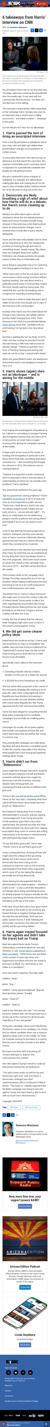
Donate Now (25, 1206)
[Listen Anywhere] (25, 1313)
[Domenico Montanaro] (7, 1129)
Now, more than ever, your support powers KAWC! (25, 1198)
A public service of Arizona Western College (21, 1401)
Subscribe (25, 1287)
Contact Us (9, 1396)
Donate (42, 4)
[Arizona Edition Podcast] (25, 1238)
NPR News (14, 1107)
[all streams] (47, 1424)
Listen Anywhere (25, 1335)
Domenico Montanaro (18, 27)
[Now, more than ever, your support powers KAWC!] (25, 1174)
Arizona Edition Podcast (25, 1266)
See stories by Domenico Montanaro (27, 1141)
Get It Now (25, 1344)
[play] (3, 1424)
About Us (8, 1385)
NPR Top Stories (31, 1107)
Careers (8, 1391)
